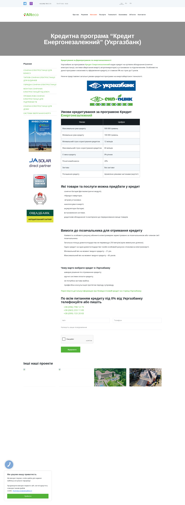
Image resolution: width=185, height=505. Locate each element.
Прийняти (27, 496)
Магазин (93, 14)
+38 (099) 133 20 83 (74, 313)
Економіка (123, 14)
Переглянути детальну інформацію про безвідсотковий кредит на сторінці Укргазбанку (101, 291)
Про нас (76, 14)
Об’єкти (132, 14)
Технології (112, 14)
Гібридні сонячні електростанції (39, 84)
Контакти (142, 14)
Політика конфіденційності (22, 491)
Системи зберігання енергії (37, 113)
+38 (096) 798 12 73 (74, 306)
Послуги (102, 14)
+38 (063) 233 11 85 (74, 310)
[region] (27, 486)
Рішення (84, 14)
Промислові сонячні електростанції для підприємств (34, 99)
